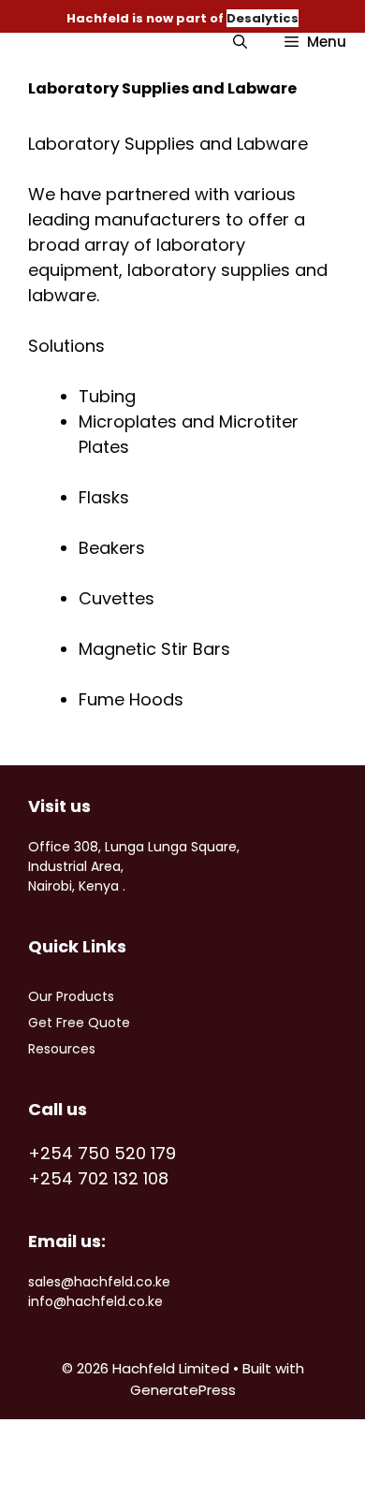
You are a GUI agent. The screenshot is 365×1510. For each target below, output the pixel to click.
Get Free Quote (79, 1022)
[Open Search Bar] (240, 42)
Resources (61, 1048)
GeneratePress (183, 1390)
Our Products (71, 996)
